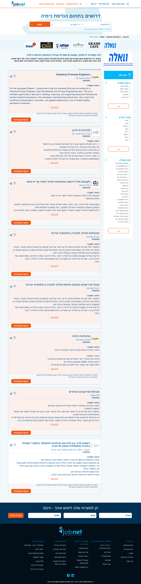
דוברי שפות (124, 188)
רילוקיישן (125, 197)
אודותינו (130, 541)
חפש (40, 24)
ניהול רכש (39, 549)
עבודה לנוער (124, 194)
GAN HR (94, 395)
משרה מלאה (124, 86)
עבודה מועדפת (123, 172)
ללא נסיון (39, 561)
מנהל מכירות (61, 553)
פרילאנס (125, 185)
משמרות (125, 94)
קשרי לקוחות (38, 557)
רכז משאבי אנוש (81, 567)
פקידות (108, 560)
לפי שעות (125, 97)
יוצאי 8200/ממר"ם (122, 166)
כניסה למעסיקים (73, 4)
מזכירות (107, 552)
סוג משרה (125, 160)
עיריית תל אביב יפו (81, 133)
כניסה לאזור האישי (118, 4)
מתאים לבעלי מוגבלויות (120, 216)
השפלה (125, 134)
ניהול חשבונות (60, 557)
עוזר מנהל (107, 564)
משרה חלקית (124, 89)
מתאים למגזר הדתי (122, 213)
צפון (126, 129)
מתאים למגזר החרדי (121, 211)
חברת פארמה (92, 236)
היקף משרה (124, 83)
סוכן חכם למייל (104, 4)
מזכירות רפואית (59, 549)
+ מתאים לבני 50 (122, 174)
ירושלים (125, 126)
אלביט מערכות (83, 78)
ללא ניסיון (125, 191)
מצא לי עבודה (15, 515)
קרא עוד (54, 107)
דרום (126, 132)
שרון (126, 123)
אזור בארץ (125, 117)
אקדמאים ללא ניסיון (122, 163)
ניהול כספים (83, 556)
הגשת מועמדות (21, 119)
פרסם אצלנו (128, 545)
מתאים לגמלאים (123, 208)
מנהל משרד (106, 556)
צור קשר (93, 4)
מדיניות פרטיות (127, 557)
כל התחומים (105, 24)
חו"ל (126, 140)
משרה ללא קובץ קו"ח (121, 219)
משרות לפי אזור (37, 565)
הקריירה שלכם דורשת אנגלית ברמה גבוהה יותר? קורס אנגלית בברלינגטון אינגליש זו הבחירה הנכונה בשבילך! (67, 114)
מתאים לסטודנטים (122, 169)
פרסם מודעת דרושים (46, 4)
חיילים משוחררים (122, 199)
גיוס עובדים (60, 4)
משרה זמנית (124, 92)
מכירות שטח (83, 552)
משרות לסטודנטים (35, 553)
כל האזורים (75, 24)
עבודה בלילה (124, 183)
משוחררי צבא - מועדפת (33, 545)
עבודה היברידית (123, 222)
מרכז (126, 120)
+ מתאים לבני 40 (122, 177)
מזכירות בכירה (60, 545)
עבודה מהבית (123, 205)
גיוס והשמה (83, 548)
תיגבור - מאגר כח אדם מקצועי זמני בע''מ (70, 449)
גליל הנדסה (84, 185)
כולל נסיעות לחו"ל (122, 180)
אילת (126, 137)
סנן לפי (122, 75)
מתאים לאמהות (123, 202)
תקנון (131, 553)
